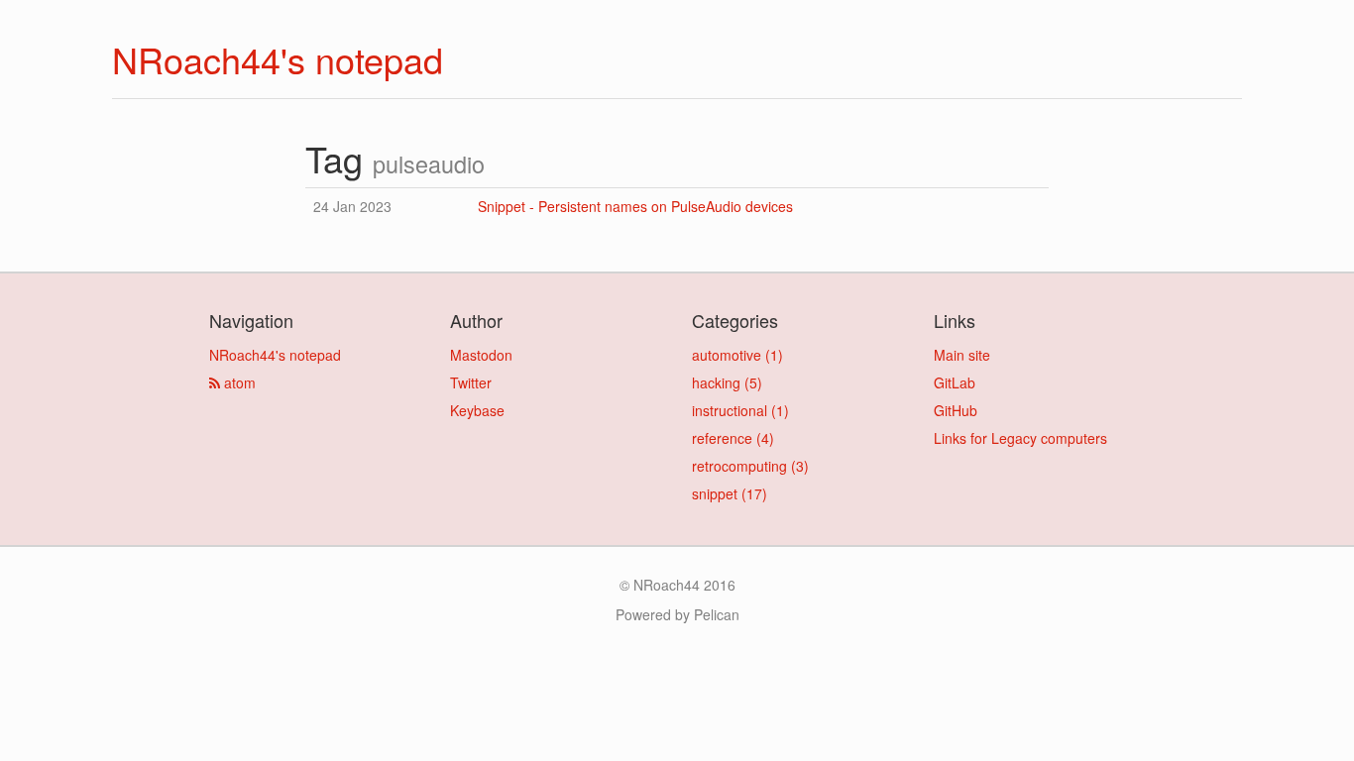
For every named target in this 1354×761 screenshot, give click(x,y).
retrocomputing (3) (750, 466)
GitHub (955, 410)
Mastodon (481, 355)
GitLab (954, 382)
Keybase (477, 410)
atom (238, 382)
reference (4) (733, 438)
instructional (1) (740, 410)
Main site (962, 355)
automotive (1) (737, 355)
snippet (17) (729, 493)
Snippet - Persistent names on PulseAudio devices (635, 206)
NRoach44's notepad (277, 59)
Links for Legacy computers (1020, 438)
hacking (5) (727, 382)
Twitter (471, 382)
